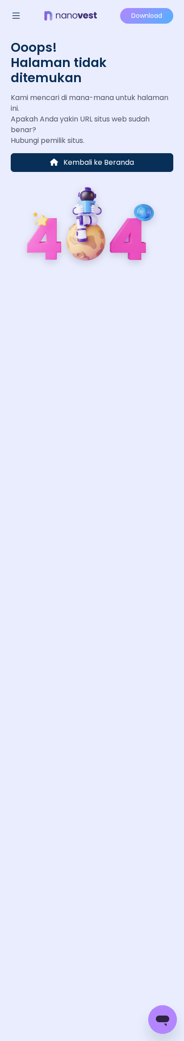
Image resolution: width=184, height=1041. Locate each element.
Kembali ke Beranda (98, 162)
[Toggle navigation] (16, 15)
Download (146, 15)
